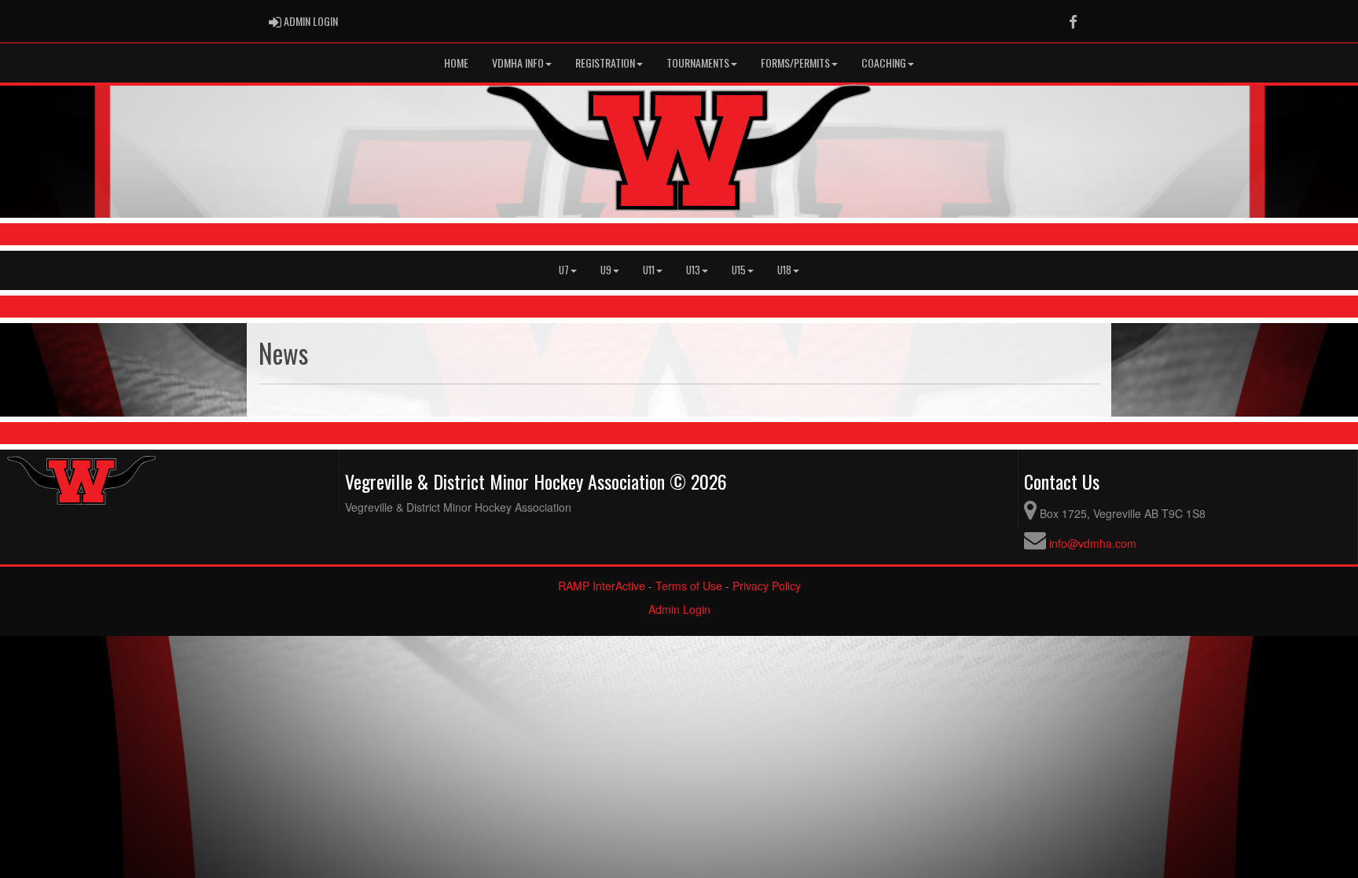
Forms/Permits (795, 62)
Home (456, 62)
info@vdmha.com (1092, 543)
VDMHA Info (518, 62)
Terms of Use (688, 585)
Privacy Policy (766, 585)
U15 (739, 270)
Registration (605, 62)
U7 (564, 270)
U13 (693, 270)
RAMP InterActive (601, 585)
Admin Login (679, 609)
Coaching (883, 62)
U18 (784, 270)
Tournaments (697, 62)
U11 (649, 270)
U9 (605, 270)
